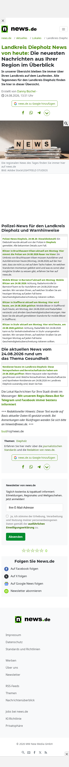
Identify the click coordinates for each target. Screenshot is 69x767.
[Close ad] (3, 20)
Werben (11, 660)
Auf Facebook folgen (24, 569)
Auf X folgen (18, 576)
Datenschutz (14, 642)
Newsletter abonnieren (26, 591)
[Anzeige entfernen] (66, 754)
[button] (35, 104)
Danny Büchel (26, 91)
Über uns (12, 668)
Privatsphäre (14, 726)
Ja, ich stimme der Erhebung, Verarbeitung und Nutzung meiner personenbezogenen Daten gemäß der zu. (34, 522)
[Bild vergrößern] (66, 123)
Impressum (13, 635)
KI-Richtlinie (13, 719)
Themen (11, 693)
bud (4, 431)
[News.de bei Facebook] (34, 752)
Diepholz (21, 441)
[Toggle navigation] (63, 29)
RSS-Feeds (12, 686)
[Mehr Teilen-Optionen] (47, 113)
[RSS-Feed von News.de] (45, 752)
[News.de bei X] (40, 752)
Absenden (16, 537)
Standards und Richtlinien (23, 649)
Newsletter (13, 675)
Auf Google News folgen (26, 583)
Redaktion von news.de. (41, 449)
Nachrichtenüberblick (20, 700)
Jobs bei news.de (17, 711)
